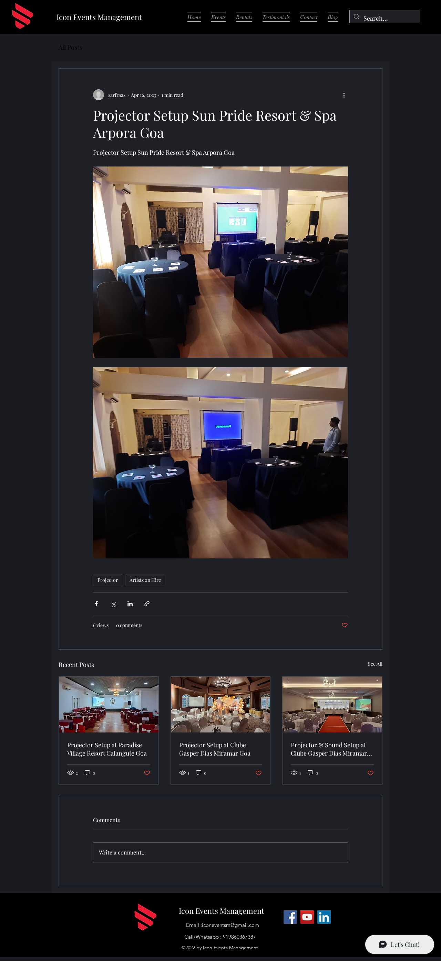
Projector (108, 580)
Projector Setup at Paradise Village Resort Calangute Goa (107, 749)
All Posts (70, 47)
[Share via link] (147, 603)
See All (375, 663)
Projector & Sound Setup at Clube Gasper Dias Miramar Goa (329, 749)
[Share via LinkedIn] (130, 603)
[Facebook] (290, 917)
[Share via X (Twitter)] (113, 603)
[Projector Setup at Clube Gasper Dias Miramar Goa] (220, 704)
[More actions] (344, 95)
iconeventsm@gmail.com (230, 925)
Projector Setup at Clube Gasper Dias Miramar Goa (214, 749)
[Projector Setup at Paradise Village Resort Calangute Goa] (108, 704)
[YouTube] (307, 917)
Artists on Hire (145, 580)
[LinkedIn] (324, 917)
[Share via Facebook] (96, 603)
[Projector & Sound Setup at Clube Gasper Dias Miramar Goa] (332, 704)
